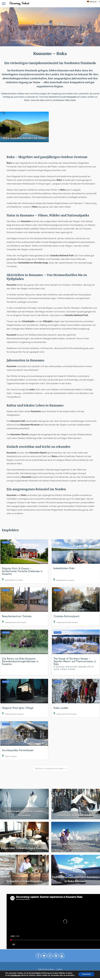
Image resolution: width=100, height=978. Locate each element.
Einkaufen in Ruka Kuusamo (24, 881)
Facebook (38, 956)
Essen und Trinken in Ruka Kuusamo (24, 848)
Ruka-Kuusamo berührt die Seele (24, 138)
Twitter (44, 956)
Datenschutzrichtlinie (46, 969)
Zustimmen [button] (86, 974)
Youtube (61, 956)
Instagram (50, 956)
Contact (59, 969)
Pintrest (55, 956)
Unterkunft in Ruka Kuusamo (75, 815)
